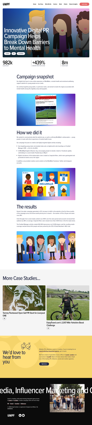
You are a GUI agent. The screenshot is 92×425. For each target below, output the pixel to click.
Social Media (20, 53)
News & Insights (73, 4)
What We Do (48, 4)
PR (13, 53)
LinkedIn (20, 415)
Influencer (23, 404)
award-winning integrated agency (49, 351)
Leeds (67, 355)
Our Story (40, 4)
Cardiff (49, 357)
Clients (65, 4)
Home (34, 4)
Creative (7, 53)
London (72, 355)
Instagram (23, 415)
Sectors (55, 4)
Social (11, 404)
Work (60, 4)
